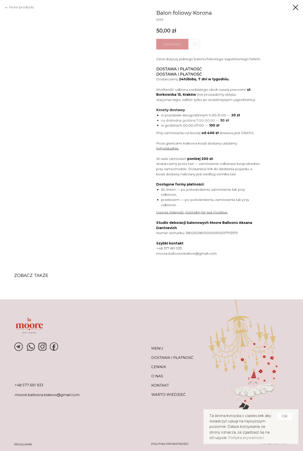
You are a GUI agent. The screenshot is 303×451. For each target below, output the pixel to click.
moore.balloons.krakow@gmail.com (186, 253)
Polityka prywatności (246, 437)
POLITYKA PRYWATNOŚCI (169, 444)
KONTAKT (160, 385)
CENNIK (158, 367)
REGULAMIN (23, 444)
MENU (157, 348)
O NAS (157, 376)
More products (21, 7)
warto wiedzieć (168, 394)
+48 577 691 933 (169, 248)
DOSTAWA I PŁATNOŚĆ (172, 357)
